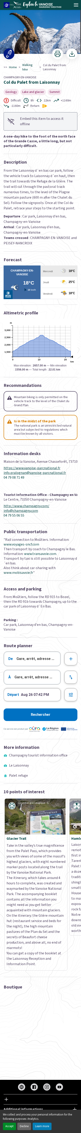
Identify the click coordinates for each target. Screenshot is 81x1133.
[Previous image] (75, 817)
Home (13, 67)
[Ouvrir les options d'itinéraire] (70, 694)
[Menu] (76, 5)
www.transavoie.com (40, 553)
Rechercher (40, 714)
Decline (24, 1126)
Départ (13, 695)
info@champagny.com (21, 510)
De (10, 659)
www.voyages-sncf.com (21, 544)
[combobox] (32, 658)
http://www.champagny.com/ (26, 506)
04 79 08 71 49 (14, 477)
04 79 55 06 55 (14, 515)
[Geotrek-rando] (34, 5)
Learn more (42, 1126)
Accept (9, 1126)
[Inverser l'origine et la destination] (70, 677)
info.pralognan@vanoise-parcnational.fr (35, 473)
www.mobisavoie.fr (18, 572)
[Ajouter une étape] (70, 658)
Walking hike (27, 67)
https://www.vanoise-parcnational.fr (32, 468)
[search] (38, 659)
